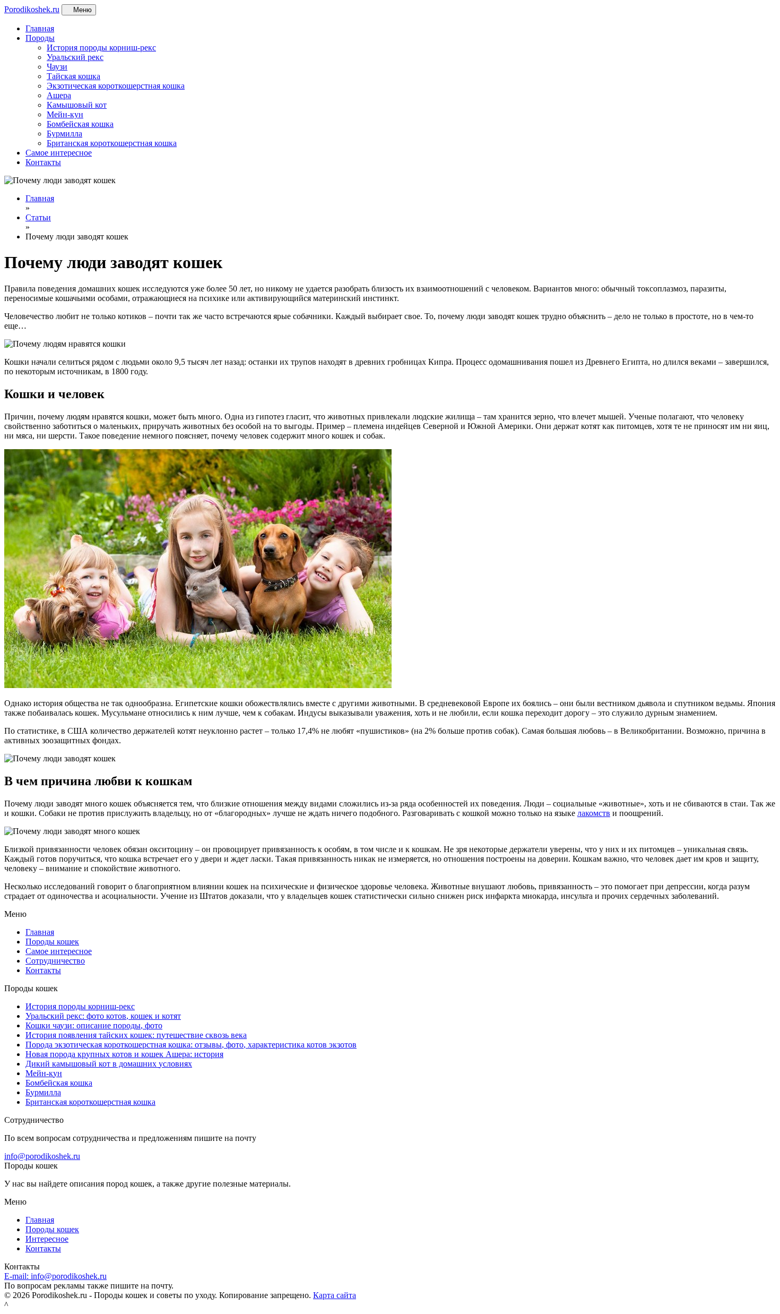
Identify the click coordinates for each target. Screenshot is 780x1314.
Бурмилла (64, 133)
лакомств (593, 813)
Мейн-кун (65, 114)
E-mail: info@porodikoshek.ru (55, 1276)
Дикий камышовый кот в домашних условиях (108, 1063)
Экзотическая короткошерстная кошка (116, 85)
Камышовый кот (77, 104)
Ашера (59, 95)
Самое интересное (58, 152)
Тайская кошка (73, 76)
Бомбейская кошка (80, 123)
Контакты (43, 162)
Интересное (46, 1238)
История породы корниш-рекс (101, 47)
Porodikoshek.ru (31, 9)
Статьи (38, 217)
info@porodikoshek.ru (42, 1156)
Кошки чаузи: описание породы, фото (93, 1025)
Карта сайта (334, 1295)
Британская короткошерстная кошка (112, 143)
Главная (39, 28)
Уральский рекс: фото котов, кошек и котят (103, 1015)
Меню (81, 10)
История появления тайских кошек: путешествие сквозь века (136, 1035)
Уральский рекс (75, 57)
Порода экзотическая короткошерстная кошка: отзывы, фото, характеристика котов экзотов (191, 1044)
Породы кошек (52, 941)
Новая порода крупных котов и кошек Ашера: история (124, 1054)
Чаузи (57, 66)
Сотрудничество (55, 960)
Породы (40, 37)
